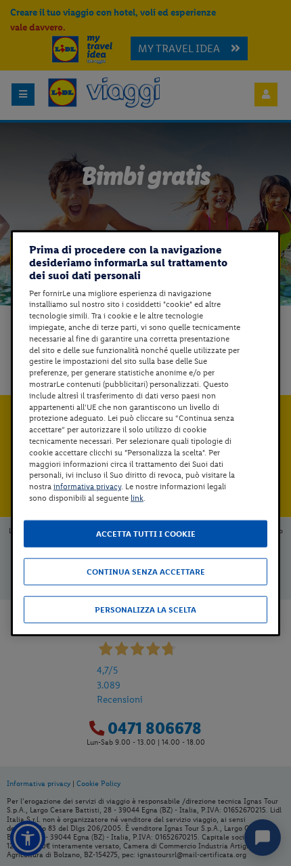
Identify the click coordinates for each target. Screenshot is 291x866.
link (137, 498)
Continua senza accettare (146, 571)
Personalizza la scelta (145, 609)
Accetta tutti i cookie (146, 533)
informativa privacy (87, 486)
